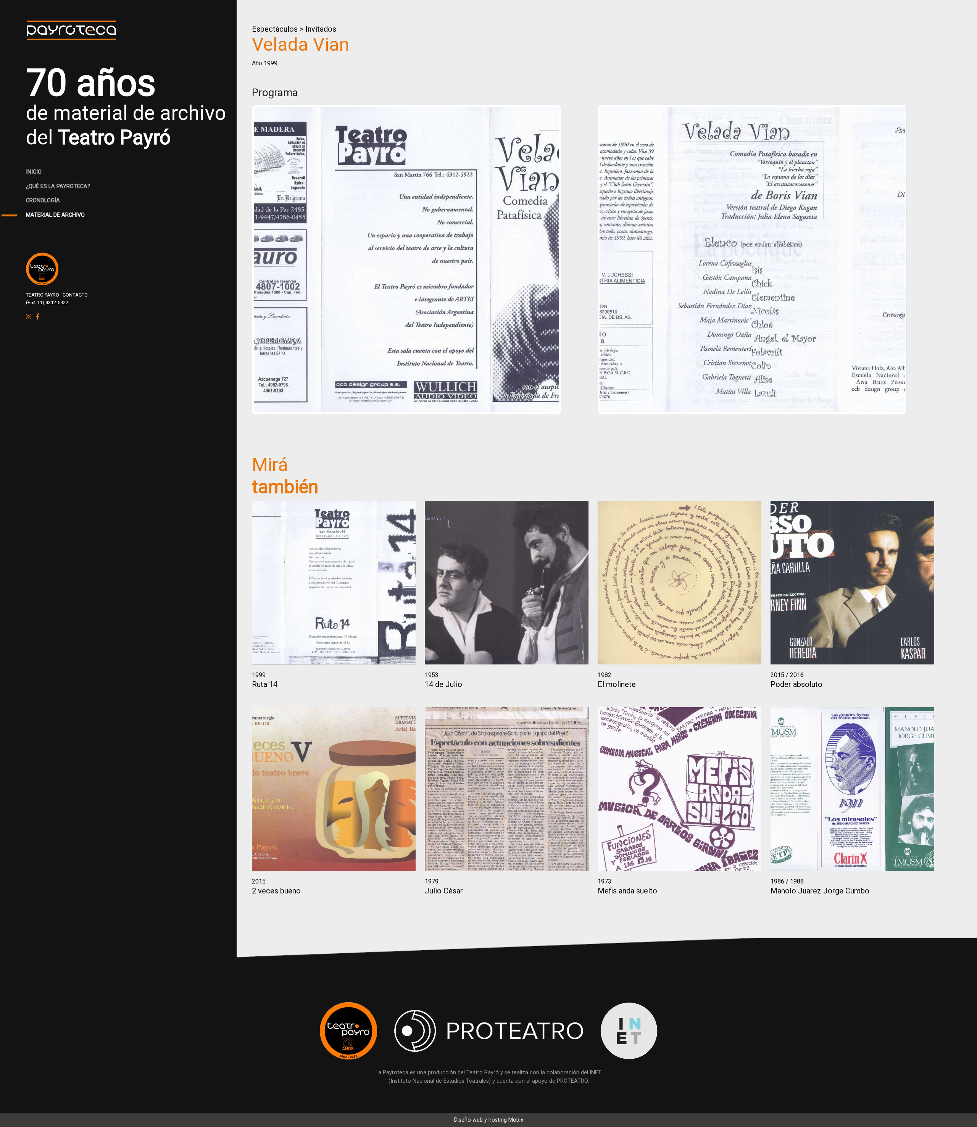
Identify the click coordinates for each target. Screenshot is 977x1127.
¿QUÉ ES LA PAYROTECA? (58, 186)
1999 (270, 63)
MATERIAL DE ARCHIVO (55, 215)
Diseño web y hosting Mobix (488, 1120)
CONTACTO (75, 295)
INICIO (34, 172)
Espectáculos (275, 29)
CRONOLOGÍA (43, 200)
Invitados (320, 29)
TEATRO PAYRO (42, 295)
